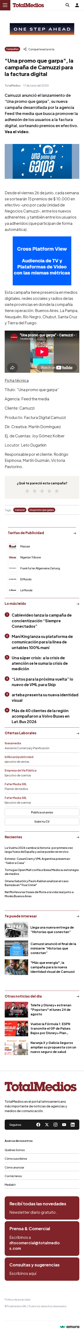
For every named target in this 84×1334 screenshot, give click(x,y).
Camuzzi (20, 509)
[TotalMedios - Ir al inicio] (28, 5)
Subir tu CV (42, 821)
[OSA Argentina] (42, 29)
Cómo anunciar (14, 1167)
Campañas (12, 49)
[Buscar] (67, 5)
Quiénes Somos (15, 1150)
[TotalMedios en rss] (73, 1125)
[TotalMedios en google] (55, 1125)
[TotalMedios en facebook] (38, 1125)
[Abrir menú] (5, 5)
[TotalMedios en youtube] (64, 1125)
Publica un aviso (42, 812)
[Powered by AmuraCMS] (69, 1327)
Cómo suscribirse (16, 1158)
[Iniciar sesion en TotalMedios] (77, 5)
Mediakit (10, 1184)
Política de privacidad (17, 1299)
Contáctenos (13, 1176)
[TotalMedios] (41, 1087)
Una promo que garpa (41, 509)
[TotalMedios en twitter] (47, 1125)
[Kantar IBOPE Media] (42, 260)
